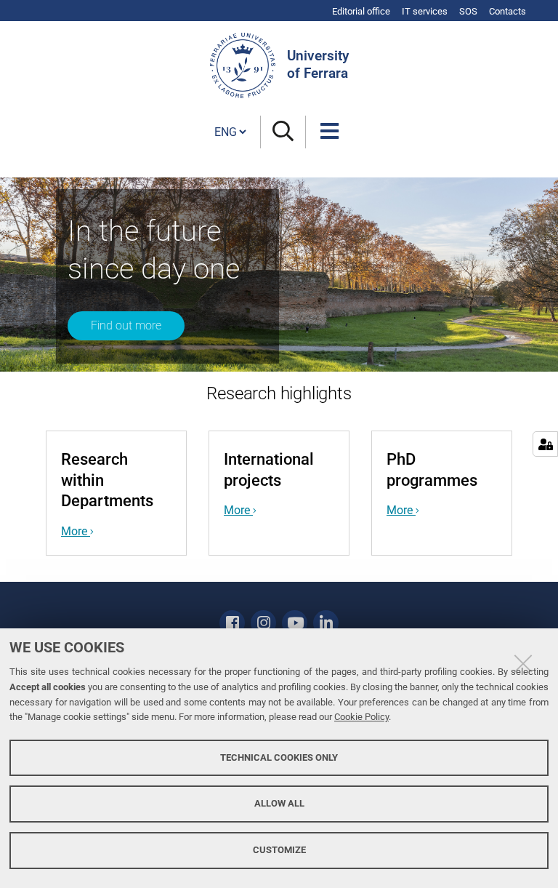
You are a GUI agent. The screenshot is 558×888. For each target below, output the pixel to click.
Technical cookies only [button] (279, 757)
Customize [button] (279, 849)
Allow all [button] (279, 803)
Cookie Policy (361, 716)
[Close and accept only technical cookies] (523, 663)
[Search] (283, 132)
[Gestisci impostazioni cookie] (545, 444)
